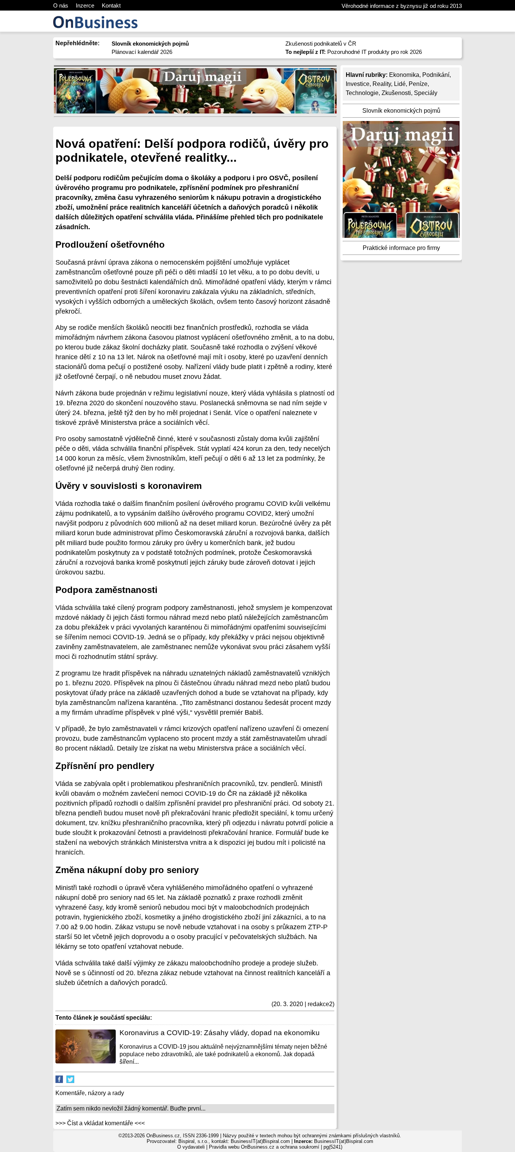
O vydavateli (191, 1147)
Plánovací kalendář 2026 (142, 52)
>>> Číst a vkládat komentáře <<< (100, 1123)
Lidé (400, 84)
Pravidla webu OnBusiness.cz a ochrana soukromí (264, 1147)
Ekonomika (404, 75)
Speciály (425, 93)
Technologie (362, 93)
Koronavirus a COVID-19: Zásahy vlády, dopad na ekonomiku (220, 1033)
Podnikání (435, 75)
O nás (60, 5)
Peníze (418, 84)
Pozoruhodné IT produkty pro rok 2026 (353, 52)
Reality (381, 84)
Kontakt (111, 5)
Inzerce (85, 5)
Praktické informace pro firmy (401, 248)
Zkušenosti (396, 93)
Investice (357, 84)
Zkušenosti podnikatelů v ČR (320, 43)
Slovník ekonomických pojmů (401, 110)
